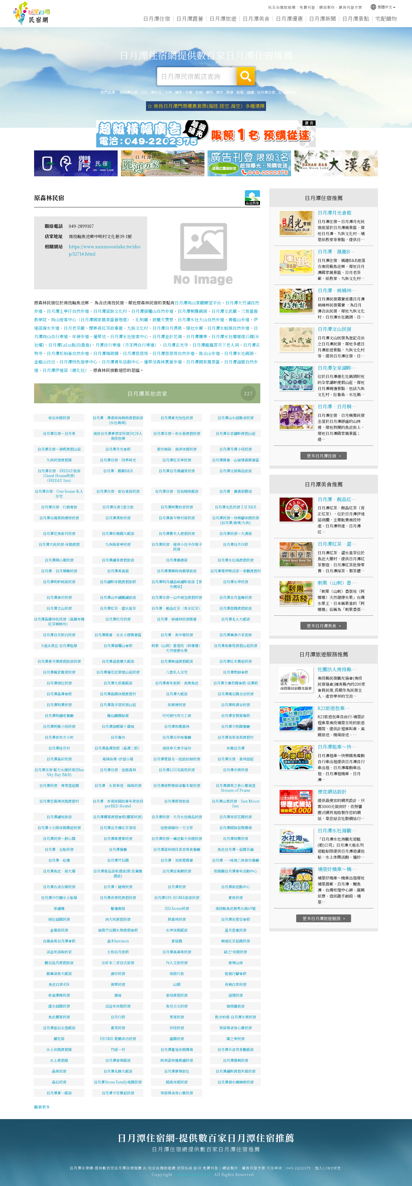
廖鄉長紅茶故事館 (106, 328)
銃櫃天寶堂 (162, 319)
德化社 (156, 92)
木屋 (188, 92)
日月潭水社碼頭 (239, 353)
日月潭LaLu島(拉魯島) (69, 345)
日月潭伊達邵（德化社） (66, 370)
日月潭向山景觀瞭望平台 (198, 303)
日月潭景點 (355, 18)
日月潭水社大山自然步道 (201, 319)
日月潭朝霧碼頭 (192, 311)
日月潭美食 (256, 18)
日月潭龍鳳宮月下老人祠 (215, 345)
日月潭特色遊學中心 (78, 362)
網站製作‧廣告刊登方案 (340, 7)
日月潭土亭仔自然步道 (68, 311)
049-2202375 (298, 1167)
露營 (229, 92)
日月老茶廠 (74, 328)
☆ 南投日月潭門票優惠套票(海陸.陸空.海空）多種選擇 (206, 105)
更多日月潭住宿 (324, 456)
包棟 (199, 92)
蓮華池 (99, 336)
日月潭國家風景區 (203, 362)
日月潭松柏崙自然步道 (68, 353)
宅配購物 (386, 18)
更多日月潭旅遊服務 (324, 918)
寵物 (209, 92)
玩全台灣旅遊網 (282, 7)
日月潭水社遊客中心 (129, 336)
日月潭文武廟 (224, 311)
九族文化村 (137, 328)
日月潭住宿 (156, 18)
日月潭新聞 (322, 18)
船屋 (240, 92)
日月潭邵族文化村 (110, 311)
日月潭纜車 (287, 92)
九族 (168, 92)
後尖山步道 (209, 353)
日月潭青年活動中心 (121, 362)
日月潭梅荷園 (106, 353)
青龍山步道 (238, 319)
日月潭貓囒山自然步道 (152, 311)
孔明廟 (141, 319)
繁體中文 (381, 7)
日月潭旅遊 (222, 18)
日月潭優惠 (289, 18)
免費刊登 (307, 7)
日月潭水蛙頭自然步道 (228, 328)
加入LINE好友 (328, 1167)
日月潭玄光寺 (175, 345)
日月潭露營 (189, 18)
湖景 (178, 92)
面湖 (250, 92)
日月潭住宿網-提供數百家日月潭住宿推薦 (31, 13)
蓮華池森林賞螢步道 (163, 362)
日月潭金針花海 (167, 336)
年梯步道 (80, 336)
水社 (144, 92)
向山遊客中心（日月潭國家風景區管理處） (91, 319)
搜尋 (246, 76)
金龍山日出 (44, 362)
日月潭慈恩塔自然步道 (173, 353)
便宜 (219, 92)
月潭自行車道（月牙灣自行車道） (127, 345)
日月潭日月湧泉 (167, 328)
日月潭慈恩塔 (135, 353)
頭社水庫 (194, 328)
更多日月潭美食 (324, 626)
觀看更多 (42, 1107)
